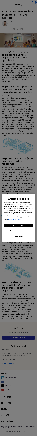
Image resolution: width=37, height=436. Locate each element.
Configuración (18, 237)
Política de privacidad (14, 219)
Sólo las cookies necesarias (18, 231)
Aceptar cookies (18, 225)
